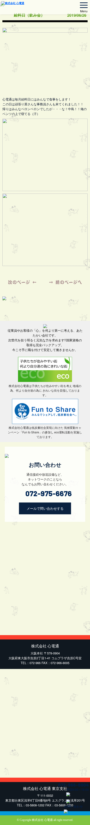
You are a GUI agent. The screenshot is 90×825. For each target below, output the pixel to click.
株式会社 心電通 (42, 820)
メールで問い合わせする (45, 508)
